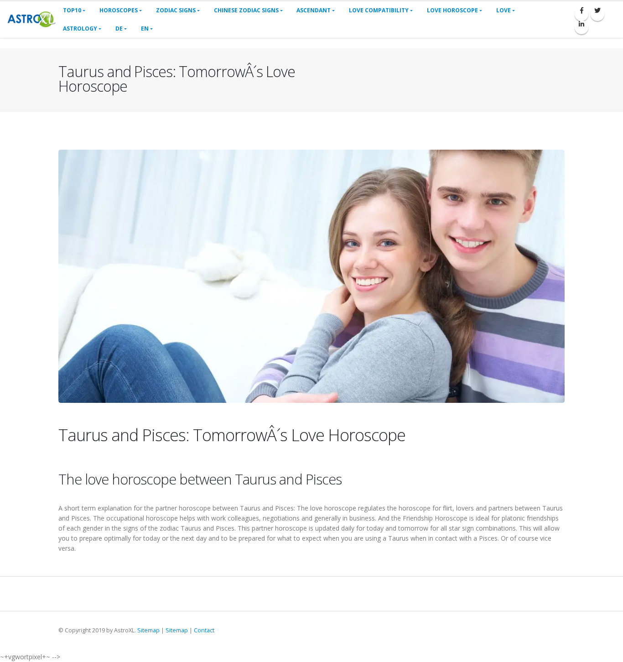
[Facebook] (581, 14)
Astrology (80, 28)
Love (503, 10)
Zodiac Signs (176, 10)
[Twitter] (597, 14)
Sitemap (148, 630)
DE (119, 28)
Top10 (72, 10)
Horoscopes (118, 10)
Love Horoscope (452, 10)
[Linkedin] (581, 27)
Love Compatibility (379, 10)
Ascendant (313, 10)
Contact (204, 630)
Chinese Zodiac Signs (246, 10)
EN (145, 28)
